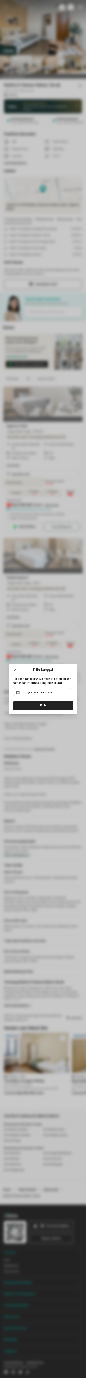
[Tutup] (15, 670)
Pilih (43, 705)
